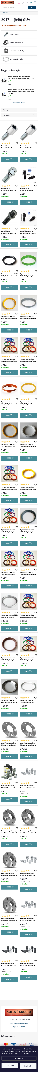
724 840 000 (21, 1027)
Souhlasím (28, 1066)
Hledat (32, 8)
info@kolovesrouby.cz (21, 1023)
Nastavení (19, 1058)
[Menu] (35, 2)
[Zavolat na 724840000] (23, 3)
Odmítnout (10, 1065)
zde (27, 1053)
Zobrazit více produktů (18, 102)
